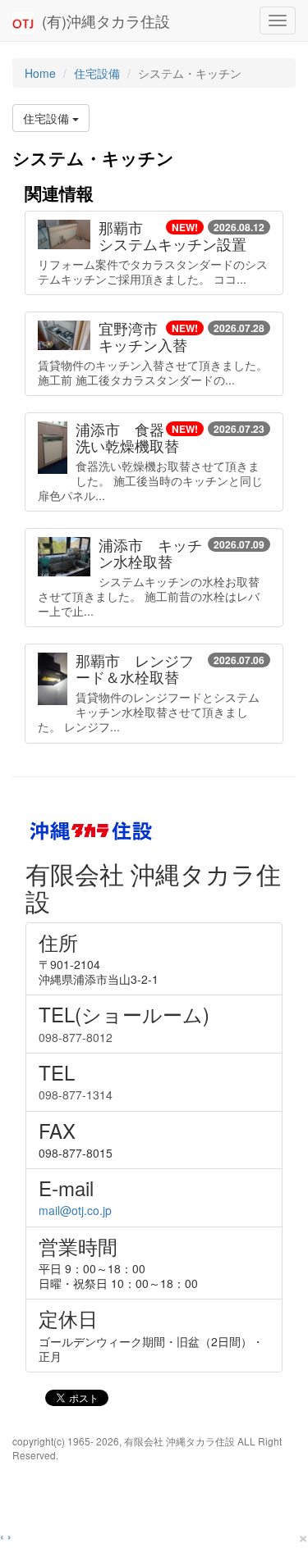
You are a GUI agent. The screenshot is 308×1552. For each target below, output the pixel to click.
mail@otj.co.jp (75, 1210)
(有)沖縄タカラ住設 (102, 20)
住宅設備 (97, 73)
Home (40, 73)
